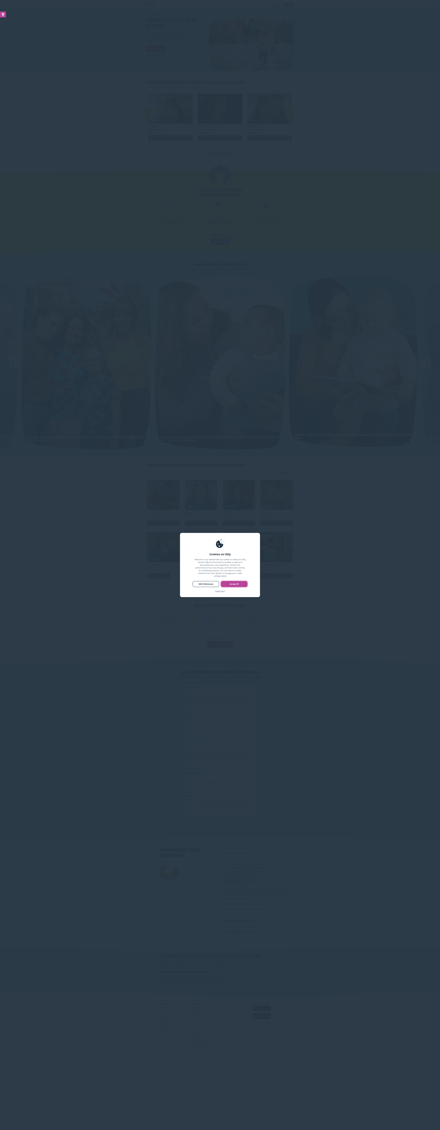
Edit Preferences (206, 584)
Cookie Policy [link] (220, 591)
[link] (3, 14)
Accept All (234, 584)
